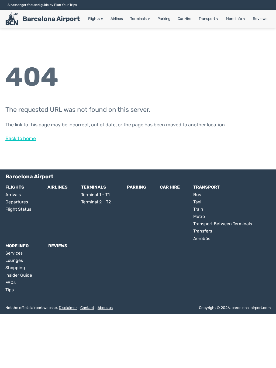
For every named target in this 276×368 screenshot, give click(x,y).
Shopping (15, 267)
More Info (236, 18)
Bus (197, 194)
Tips (9, 289)
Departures (16, 201)
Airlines (117, 18)
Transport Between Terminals (222, 223)
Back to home (20, 138)
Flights (95, 18)
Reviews (260, 18)
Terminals (140, 18)
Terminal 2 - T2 (96, 201)
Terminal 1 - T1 (95, 194)
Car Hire (184, 18)
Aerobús (201, 238)
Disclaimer (68, 307)
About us (105, 307)
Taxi (197, 201)
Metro (199, 216)
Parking (163, 18)
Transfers (202, 231)
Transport (209, 18)
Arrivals (13, 194)
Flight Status (18, 209)
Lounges (14, 260)
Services (14, 253)
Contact (87, 307)
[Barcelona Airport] (11, 18)
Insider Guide (18, 275)
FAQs (10, 282)
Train (198, 209)
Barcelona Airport (51, 19)
